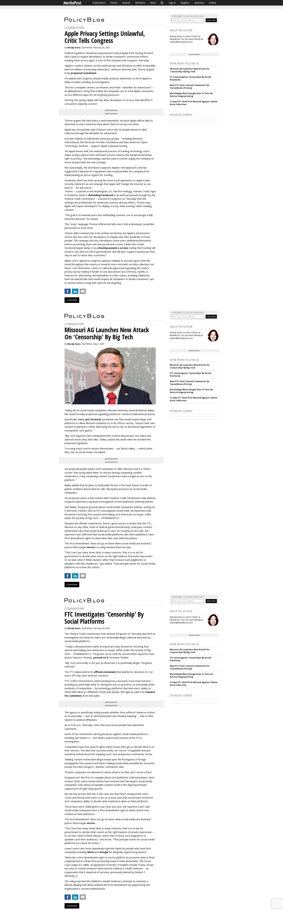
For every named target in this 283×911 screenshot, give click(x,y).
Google (103, 852)
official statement (105, 671)
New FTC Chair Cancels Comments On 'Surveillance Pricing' (189, 86)
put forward (93, 419)
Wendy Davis (74, 47)
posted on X (100, 657)
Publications (99, 2)
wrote (91, 547)
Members (140, 2)
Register (185, 2)
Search (162, 3)
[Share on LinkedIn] (75, 291)
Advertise (199, 2)
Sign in (172, 2)
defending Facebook (100, 195)
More (153, 2)
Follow (212, 2)
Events (113, 2)
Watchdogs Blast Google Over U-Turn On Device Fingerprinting (191, 95)
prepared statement (83, 73)
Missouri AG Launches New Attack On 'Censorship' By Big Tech (189, 70)
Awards (126, 2)
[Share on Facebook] (68, 291)
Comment (72, 299)
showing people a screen (112, 247)
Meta (90, 852)
